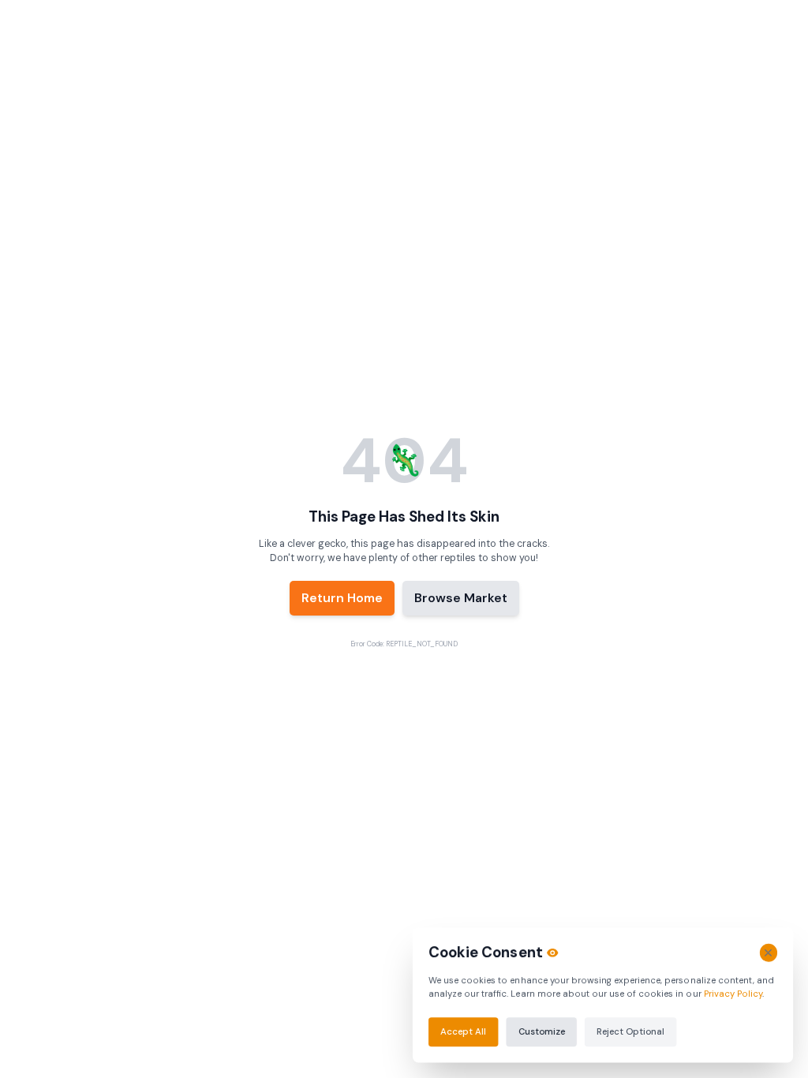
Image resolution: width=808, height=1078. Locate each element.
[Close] (768, 953)
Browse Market (460, 598)
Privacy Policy (732, 993)
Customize (541, 1031)
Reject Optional (630, 1031)
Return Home (342, 598)
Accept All (463, 1031)
